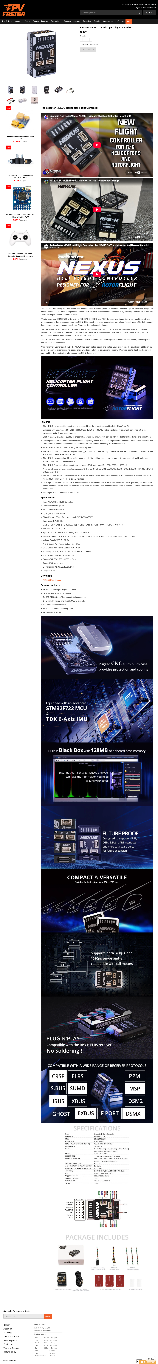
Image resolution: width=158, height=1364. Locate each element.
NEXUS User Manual (52, 580)
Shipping (7, 1332)
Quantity (83, 36)
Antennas (77, 21)
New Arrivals (7, 21)
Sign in (138, 8)
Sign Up (48, 1316)
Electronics (55, 21)
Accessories (108, 21)
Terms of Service (11, 1348)
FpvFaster (12, 1360)
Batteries (44, 21)
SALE (128, 21)
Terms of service (11, 1336)
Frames (36, 21)
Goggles (97, 21)
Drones (17, 21)
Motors (27, 21)
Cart (151, 13)
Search (6, 1325)
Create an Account (149, 8)
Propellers (87, 21)
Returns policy (10, 1340)
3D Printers (120, 21)
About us (7, 1329)
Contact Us (148, 1362)
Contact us (8, 1344)
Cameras (67, 21)
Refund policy (9, 1352)
